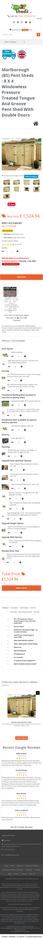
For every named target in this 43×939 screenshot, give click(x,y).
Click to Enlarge (31, 177)
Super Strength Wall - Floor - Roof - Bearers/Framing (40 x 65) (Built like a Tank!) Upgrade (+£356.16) (23, 514)
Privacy (16, 874)
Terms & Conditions (32, 866)
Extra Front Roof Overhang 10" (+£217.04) (24, 484)
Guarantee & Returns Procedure (13, 870)
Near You (32, 874)
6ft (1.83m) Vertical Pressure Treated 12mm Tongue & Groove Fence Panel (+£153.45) (24, 375)
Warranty (13, 612)
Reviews (37, 612)
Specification (24, 608)
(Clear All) (5, 685)
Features (6, 608)
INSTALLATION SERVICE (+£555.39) (22, 426)
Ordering (37, 870)
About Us (20, 866)
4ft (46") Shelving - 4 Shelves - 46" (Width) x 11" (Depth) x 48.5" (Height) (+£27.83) (22, 451)
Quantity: (5, 248)
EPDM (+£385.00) (16, 352)
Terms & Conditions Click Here (23, 904)
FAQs (9, 874)
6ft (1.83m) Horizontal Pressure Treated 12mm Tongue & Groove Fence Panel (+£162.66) (22, 386)
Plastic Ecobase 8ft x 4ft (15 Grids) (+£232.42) (25, 401)
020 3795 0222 (27, 16)
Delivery (33, 608)
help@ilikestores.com (12, 855)
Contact (23, 874)
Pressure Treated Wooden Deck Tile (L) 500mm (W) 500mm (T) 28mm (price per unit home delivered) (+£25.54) (23, 556)
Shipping (29, 870)
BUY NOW (22, 277)
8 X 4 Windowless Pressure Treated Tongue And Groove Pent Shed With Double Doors (21, 724)
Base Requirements (25, 612)
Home (6, 866)
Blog (12, 866)
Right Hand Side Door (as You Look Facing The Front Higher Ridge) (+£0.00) (23, 362)
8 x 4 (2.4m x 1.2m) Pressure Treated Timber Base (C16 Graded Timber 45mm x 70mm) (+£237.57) (23, 410)
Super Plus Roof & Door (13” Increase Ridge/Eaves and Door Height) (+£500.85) (24, 528)
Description (14, 608)
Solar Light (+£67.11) (17, 438)
